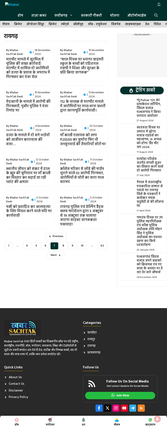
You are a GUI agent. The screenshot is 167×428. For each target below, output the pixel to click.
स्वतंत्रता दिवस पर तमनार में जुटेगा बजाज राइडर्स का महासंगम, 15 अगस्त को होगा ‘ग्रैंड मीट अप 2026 (149, 137)
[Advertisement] (142, 56)
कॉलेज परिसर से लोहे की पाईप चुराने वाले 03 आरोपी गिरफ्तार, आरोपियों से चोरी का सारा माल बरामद (82, 175)
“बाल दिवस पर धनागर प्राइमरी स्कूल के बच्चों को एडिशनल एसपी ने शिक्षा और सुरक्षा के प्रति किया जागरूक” (81, 66)
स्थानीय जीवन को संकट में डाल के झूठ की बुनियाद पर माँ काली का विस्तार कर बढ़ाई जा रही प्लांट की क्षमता (28, 175)
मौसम (6, 24)
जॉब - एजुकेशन (97, 24)
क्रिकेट (18, 24)
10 (82, 245)
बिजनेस (116, 24)
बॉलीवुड (78, 24)
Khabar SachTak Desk (14, 52)
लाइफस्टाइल (133, 24)
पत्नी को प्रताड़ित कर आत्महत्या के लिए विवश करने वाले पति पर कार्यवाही (29, 211)
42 (102, 245)
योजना (114, 15)
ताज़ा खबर (38, 15)
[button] (156, 16)
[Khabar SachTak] (12, 5)
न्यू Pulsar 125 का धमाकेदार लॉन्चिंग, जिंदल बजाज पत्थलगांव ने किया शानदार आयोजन (149, 108)
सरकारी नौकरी (91, 15)
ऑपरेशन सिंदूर (35, 24)
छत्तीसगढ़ (61, 15)
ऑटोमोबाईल (136, 15)
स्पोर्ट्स (65, 24)
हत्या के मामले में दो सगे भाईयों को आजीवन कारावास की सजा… (27, 139)
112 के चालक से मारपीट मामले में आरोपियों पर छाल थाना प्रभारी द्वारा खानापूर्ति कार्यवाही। (82, 106)
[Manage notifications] (157, 419)
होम (20, 15)
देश (147, 24)
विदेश (157, 24)
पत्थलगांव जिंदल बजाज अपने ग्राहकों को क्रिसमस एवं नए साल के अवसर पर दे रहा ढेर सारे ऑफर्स (150, 264)
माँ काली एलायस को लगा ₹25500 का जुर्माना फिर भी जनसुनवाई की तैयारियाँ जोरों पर (83, 139)
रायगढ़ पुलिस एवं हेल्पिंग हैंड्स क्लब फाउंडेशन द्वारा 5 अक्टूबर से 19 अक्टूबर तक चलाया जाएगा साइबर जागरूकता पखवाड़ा (81, 215)
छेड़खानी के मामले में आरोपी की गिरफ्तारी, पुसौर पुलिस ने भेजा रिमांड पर (28, 106)
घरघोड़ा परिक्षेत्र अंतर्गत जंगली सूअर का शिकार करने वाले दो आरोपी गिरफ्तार (150, 165)
